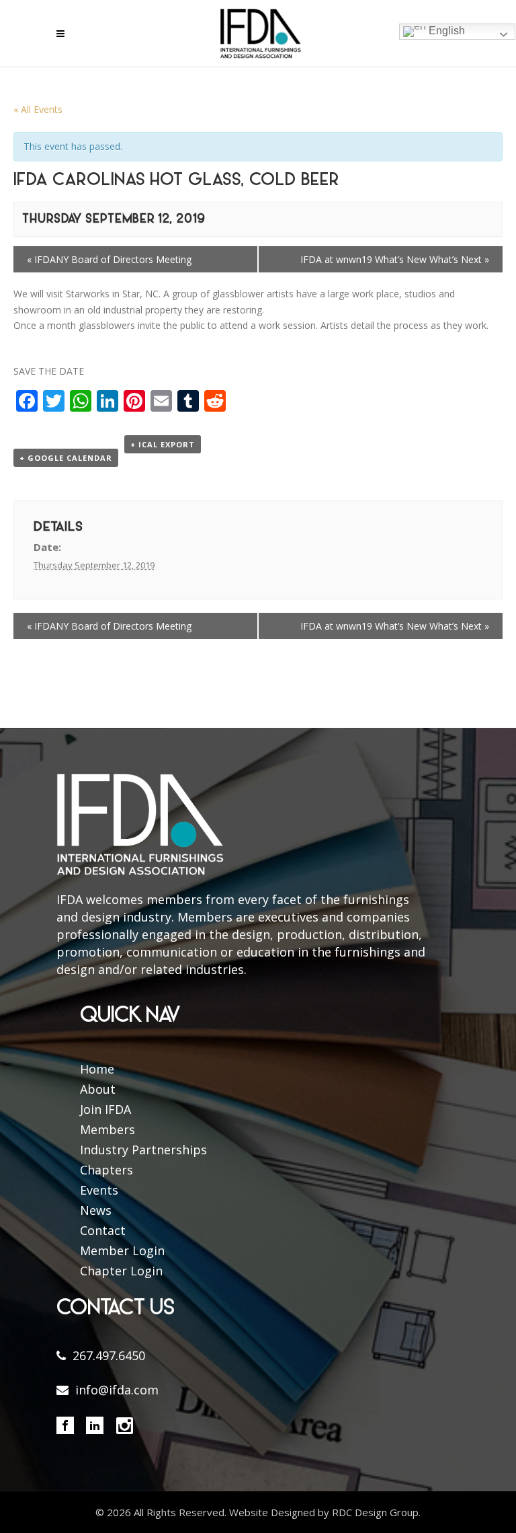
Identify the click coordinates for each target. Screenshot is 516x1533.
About (98, 1089)
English (445, 30)
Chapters (106, 1170)
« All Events (37, 109)
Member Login (122, 1250)
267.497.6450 (109, 1355)
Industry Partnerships (143, 1150)
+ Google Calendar (65, 458)
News (96, 1210)
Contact (103, 1230)
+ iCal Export (162, 444)
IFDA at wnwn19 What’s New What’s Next (394, 259)
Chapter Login (121, 1271)
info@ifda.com (117, 1390)
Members (107, 1129)
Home (97, 1069)
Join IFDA (105, 1109)
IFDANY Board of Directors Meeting (109, 259)
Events (99, 1190)
